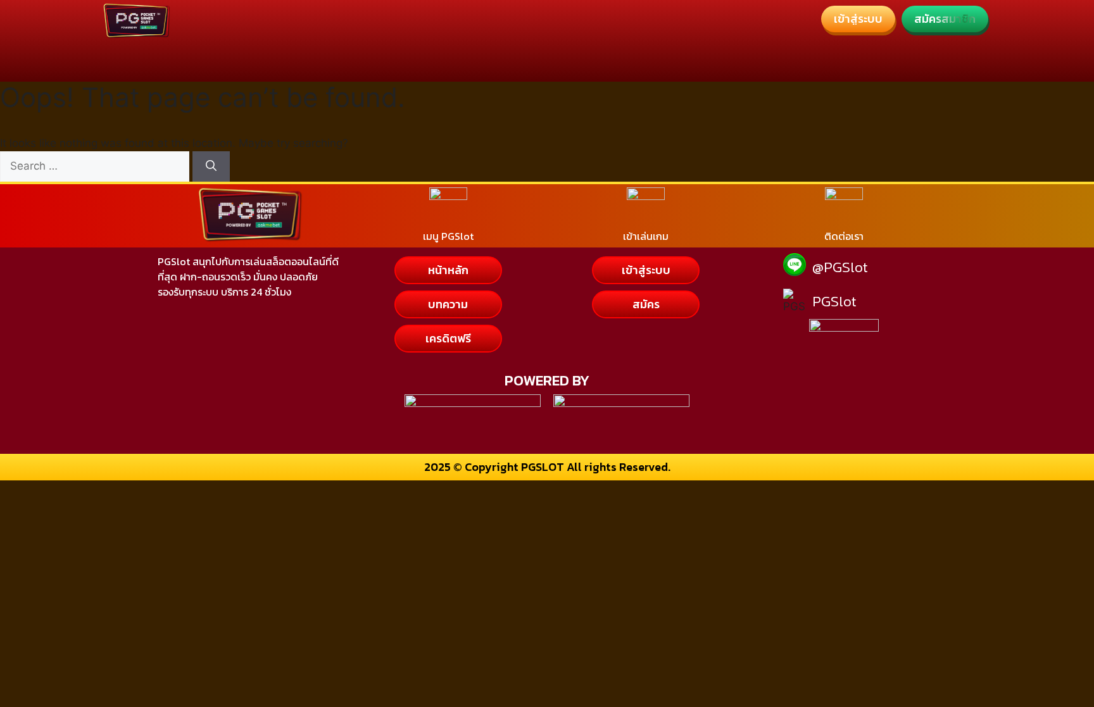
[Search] (211, 166)
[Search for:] (96, 166)
